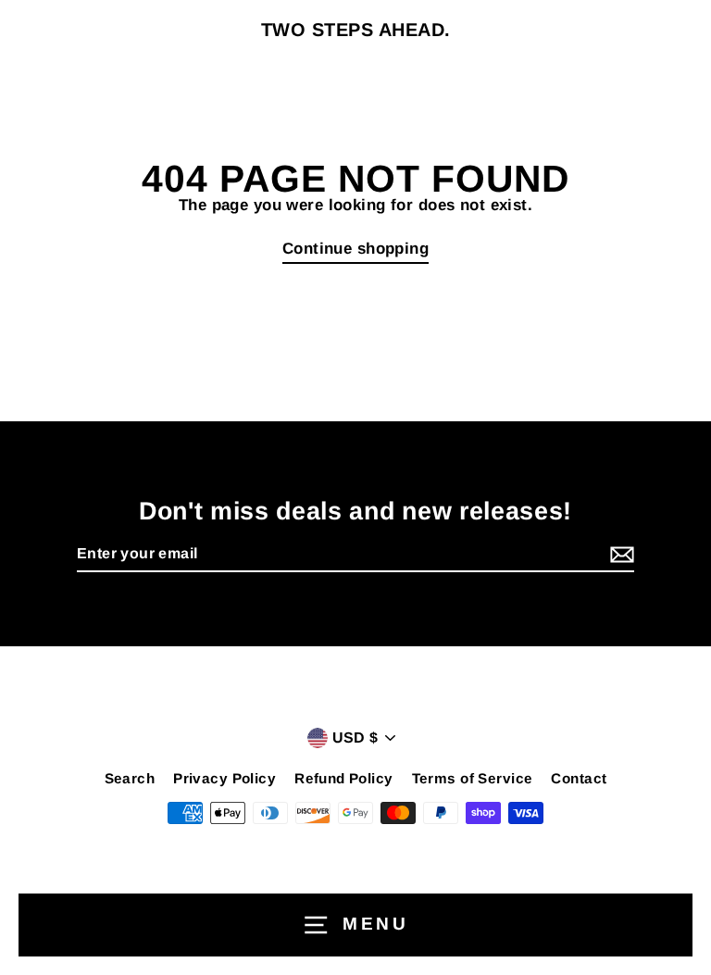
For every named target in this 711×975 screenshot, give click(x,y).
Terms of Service (472, 778)
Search (130, 778)
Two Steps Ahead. (356, 29)
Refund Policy (343, 778)
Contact (578, 778)
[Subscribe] (619, 555)
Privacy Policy (224, 778)
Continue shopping (355, 248)
